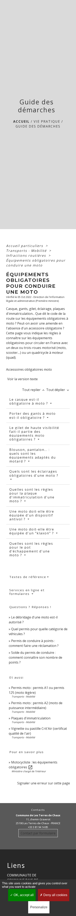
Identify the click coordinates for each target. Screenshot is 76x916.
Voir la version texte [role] (22, 379)
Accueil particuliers (25, 246)
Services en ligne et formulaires (27, 592)
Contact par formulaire (38, 833)
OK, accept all (23, 895)
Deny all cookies (55, 895)
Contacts (38, 809)
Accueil (21, 121)
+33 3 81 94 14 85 (38, 827)
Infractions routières (26, 255)
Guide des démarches (38, 126)
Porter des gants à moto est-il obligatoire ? (32, 415)
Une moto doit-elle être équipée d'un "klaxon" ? (32, 531)
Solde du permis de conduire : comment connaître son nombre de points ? (35, 657)
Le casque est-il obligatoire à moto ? (29, 401)
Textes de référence (27, 577)
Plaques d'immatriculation (30, 718)
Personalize (38, 907)
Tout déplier (58, 390)
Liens (16, 865)
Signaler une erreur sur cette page (43, 783)
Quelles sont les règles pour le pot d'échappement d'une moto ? (31, 549)
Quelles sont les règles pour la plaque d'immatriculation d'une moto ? (32, 495)
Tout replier (33, 390)
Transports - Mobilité (27, 250)
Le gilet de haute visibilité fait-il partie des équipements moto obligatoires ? (34, 434)
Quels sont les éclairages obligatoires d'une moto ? (33, 473)
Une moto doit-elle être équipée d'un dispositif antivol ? (31, 515)
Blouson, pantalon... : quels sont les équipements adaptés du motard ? (32, 455)
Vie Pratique (47, 121)
